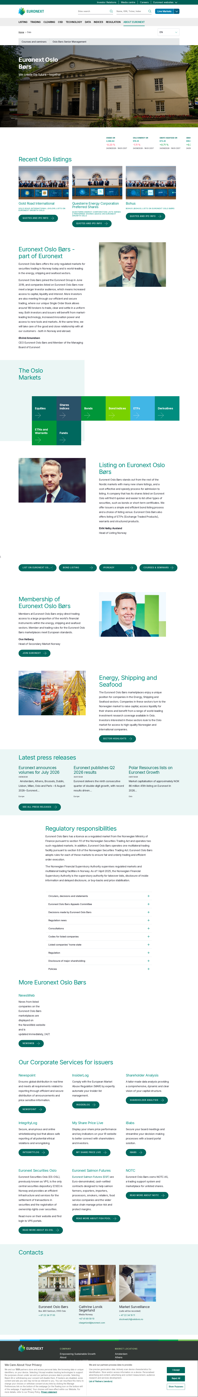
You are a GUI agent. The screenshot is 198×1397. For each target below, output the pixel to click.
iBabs (133, 1152)
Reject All (176, 1378)
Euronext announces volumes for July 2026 (39, 770)
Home (21, 32)
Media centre (128, 2)
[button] (176, 11)
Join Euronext (32, 653)
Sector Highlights (114, 738)
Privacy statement (49, 1392)
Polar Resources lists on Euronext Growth (150, 770)
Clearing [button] (49, 22)
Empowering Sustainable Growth (78, 1353)
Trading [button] (35, 22)
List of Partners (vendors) (100, 1381)
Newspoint (29, 1109)
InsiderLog (83, 1104)
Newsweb (28, 1043)
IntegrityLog (31, 1152)
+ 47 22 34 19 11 (127, 1315)
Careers (144, 2)
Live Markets (164, 11)
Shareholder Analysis (144, 1100)
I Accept (176, 1370)
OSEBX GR (81, 138)
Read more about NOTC (144, 1195)
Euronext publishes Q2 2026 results (94, 770)
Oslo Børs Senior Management (69, 41)
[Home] (31, 11)
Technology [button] (74, 22)
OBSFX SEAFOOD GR (139, 138)
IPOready (109, 567)
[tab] (99, 896)
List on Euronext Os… (36, 567)
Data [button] (88, 22)
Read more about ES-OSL (38, 1230)
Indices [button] (98, 22)
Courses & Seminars (156, 567)
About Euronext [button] (134, 22)
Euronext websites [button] (163, 2)
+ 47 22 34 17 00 (47, 1315)
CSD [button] (60, 22)
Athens (118, 1357)
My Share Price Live (88, 1152)
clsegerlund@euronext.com (92, 1322)
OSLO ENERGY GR (111, 138)
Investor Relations (106, 2)
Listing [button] (23, 22)
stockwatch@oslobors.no (131, 1319)
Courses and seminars (34, 41)
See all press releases (37, 807)
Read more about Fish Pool (93, 1218)
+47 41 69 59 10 (86, 1318)
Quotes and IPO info (35, 218)
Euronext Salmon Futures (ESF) (90, 1176)
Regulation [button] (113, 22)
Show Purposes (176, 1387)
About (63, 1357)
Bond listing (71, 567)
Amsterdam (121, 1353)
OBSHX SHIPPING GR (166, 138)
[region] (99, 1378)
